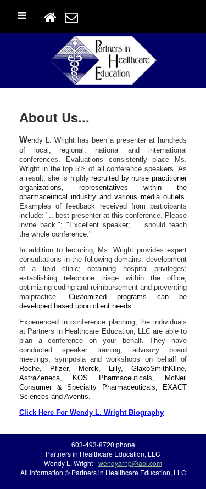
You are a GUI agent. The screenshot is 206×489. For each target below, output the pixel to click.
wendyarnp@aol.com (130, 463)
